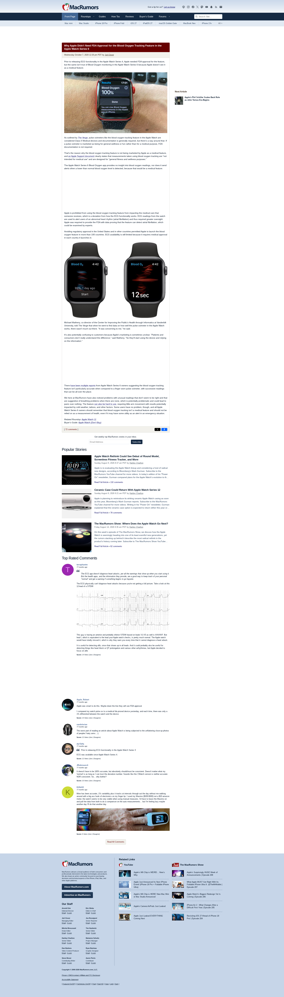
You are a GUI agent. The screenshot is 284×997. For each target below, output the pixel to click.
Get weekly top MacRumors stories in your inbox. (116, 437)
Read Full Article (101, 482)
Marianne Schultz (92, 938)
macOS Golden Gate (168, 23)
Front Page (70, 16)
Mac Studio (84, 23)
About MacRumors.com (76, 887)
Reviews (129, 16)
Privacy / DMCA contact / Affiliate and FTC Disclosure (81, 975)
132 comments (116, 482)
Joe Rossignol (91, 918)
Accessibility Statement (70, 979)
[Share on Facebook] (164, 429)
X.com (69, 913)
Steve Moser (66, 958)
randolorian (82, 724)
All (220, 23)
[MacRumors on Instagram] (188, 7)
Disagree (97, 655)
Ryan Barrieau (91, 948)
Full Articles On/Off (83, 984)
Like (90, 655)
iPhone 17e (207, 23)
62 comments (116, 546)
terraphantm (82, 565)
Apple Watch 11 (89, 419)
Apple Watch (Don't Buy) (89, 422)
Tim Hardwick (91, 928)
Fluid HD (100, 984)
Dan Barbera (66, 948)
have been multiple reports (82, 385)
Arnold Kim (66, 908)
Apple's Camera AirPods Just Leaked (150, 906)
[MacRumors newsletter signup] (220, 7)
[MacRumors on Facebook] (193, 7)
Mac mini (68, 23)
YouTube (128, 865)
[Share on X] (157, 429)
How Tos (115, 16)
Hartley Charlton (136, 463)
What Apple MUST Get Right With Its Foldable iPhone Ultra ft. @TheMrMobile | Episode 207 (204, 884)
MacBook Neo (189, 23)
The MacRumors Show (192, 865)
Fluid (94, 984)
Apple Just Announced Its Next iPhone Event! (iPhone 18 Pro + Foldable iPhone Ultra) (151, 884)
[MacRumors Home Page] (80, 7)
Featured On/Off (69, 984)
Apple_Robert (83, 700)
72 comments (71, 429)
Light (111, 984)
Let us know (169, 7)
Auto (107, 984)
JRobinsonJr (82, 765)
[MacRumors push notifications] (211, 7)
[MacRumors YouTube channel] (206, 7)
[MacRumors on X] (197, 7)
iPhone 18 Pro (101, 23)
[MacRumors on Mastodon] (201, 7)
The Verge (83, 137)
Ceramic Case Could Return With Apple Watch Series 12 (127, 490)
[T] (68, 575)
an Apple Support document (81, 156)
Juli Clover (109, 55)
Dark (116, 984)
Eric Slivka (90, 908)
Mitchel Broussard (69, 928)
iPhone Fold (119, 23)
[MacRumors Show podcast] (183, 7)
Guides (102, 16)
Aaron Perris (90, 958)
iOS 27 (134, 23)
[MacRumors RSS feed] (216, 7)
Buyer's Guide (146, 16)
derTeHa (80, 744)
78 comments (116, 513)
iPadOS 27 (147, 23)
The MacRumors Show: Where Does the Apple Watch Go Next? (131, 523)
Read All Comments (115, 842)
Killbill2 (80, 787)
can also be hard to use (105, 404)
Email (64, 913)
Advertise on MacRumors (77, 895)
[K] (68, 797)
